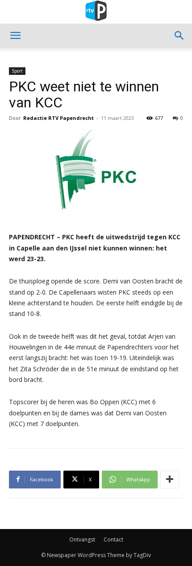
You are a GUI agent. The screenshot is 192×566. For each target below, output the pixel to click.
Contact (113, 539)
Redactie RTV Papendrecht (58, 118)
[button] (15, 36)
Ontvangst (82, 539)
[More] (169, 479)
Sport (17, 71)
